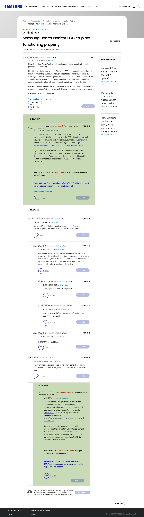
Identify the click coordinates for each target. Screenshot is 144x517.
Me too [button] (35, 102)
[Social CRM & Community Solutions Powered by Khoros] (120, 503)
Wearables (57, 21)
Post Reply (82, 492)
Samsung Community (31, 21)
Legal (33, 514)
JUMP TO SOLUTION (40, 29)
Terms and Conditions (40, 511)
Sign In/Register (125, 6)
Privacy (11, 514)
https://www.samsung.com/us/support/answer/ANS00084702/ (59, 145)
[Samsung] (13, 6)
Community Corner (46, 7)
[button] (91, 58)
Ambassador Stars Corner (90, 7)
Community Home (31, 7)
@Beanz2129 (80, 140)
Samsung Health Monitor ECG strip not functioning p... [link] (47, 24)
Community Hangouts (71, 7)
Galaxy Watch (69, 21)
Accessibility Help (16, 511)
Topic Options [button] (114, 41)
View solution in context (43, 191)
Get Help (58, 7)
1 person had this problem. (40, 99)
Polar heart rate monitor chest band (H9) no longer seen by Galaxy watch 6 (108, 125)
